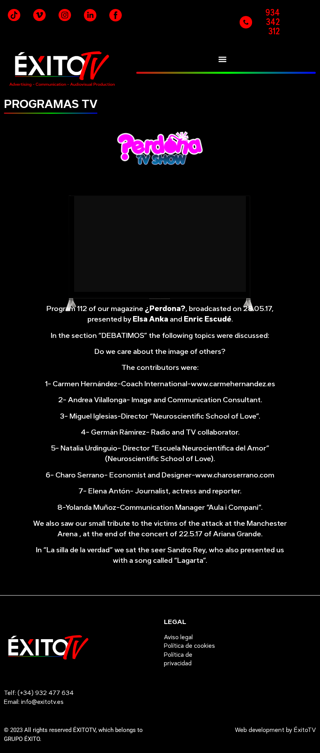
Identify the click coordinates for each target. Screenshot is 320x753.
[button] (222, 59)
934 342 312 (272, 22)
